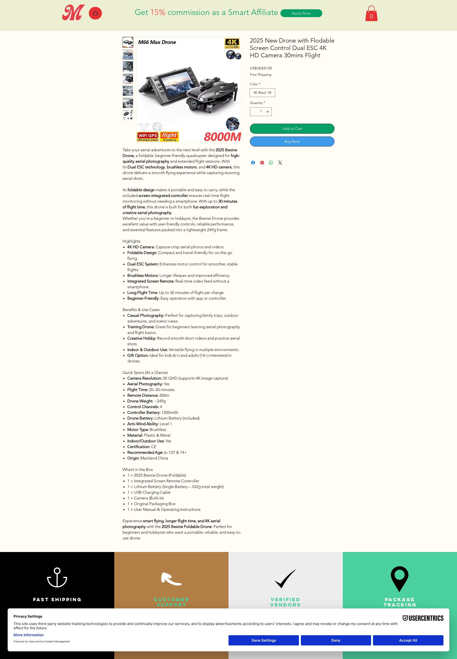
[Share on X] (280, 163)
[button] (371, 13)
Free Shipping (260, 74)
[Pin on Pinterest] (262, 163)
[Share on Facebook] (253, 163)
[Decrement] (254, 111)
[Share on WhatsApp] (271, 163)
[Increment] (268, 111)
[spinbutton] (261, 111)
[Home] (95, 13)
